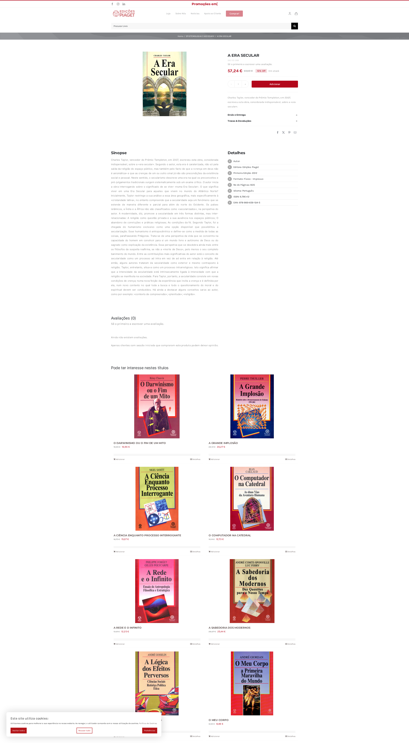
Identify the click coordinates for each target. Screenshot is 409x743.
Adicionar (275, 84)
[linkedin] (124, 4)
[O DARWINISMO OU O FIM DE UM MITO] (157, 406)
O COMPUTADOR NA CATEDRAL (230, 535)
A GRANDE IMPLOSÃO (223, 443)
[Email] (295, 132)
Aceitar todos (18, 730)
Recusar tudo (84, 730)
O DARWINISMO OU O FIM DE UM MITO (140, 443)
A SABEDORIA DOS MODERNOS (229, 627)
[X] (283, 132)
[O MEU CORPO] (252, 683)
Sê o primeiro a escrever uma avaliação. (250, 64)
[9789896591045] (165, 84)
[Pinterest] (289, 132)
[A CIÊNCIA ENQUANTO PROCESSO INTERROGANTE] (157, 499)
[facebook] (112, 4)
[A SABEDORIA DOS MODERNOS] (252, 591)
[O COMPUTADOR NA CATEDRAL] (252, 499)
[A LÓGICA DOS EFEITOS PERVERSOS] (157, 683)
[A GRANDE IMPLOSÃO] (252, 406)
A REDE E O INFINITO (127, 627)
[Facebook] (278, 132)
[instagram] (118, 4)
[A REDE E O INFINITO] (157, 591)
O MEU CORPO (218, 720)
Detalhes (196, 459)
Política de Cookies (148, 723)
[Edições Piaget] (124, 10)
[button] (263, 115)
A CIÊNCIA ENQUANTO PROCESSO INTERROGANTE (147, 535)
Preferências (149, 730)
